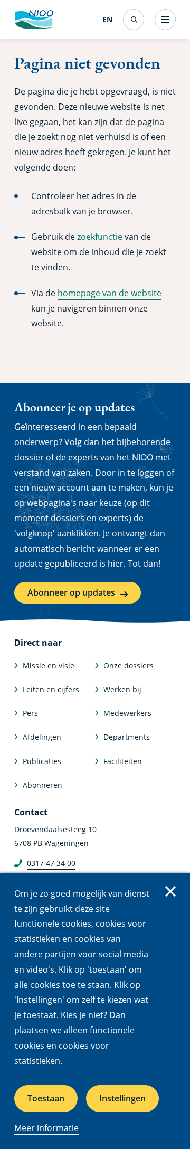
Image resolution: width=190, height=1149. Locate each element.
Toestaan (45, 1098)
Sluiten (170, 891)
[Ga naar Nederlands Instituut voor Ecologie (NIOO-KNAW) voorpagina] (33, 19)
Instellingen (122, 1098)
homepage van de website (110, 293)
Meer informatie (46, 1128)
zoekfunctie (99, 236)
